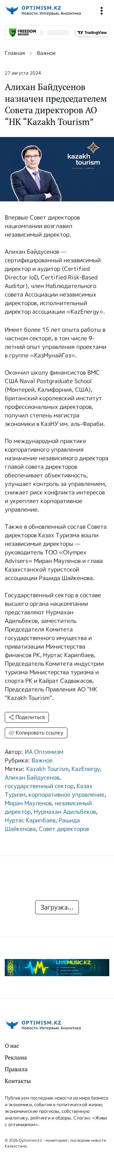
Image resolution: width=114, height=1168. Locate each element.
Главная (15, 53)
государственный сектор (39, 786)
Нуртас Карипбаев (30, 820)
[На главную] (43, 10)
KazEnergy (86, 769)
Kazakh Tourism (47, 769)
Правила (16, 1069)
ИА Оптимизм (44, 752)
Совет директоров (64, 829)
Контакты (18, 1081)
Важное (46, 53)
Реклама (16, 1057)
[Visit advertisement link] (57, 967)
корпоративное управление (66, 795)
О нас (12, 1045)
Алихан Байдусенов (32, 777)
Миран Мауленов (28, 803)
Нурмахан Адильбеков (65, 812)
